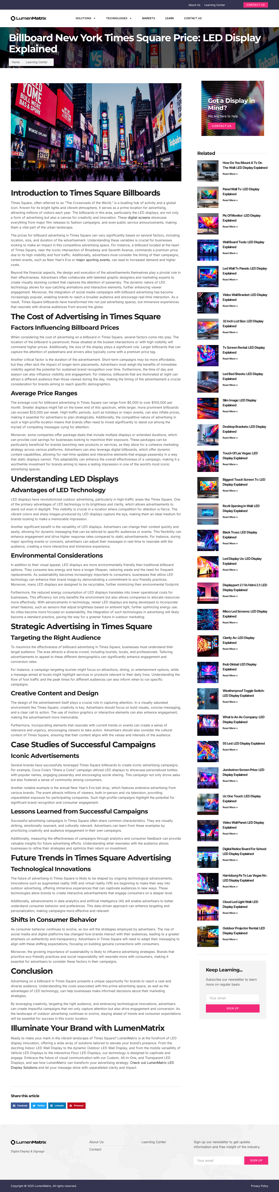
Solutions (83, 18)
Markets (148, 18)
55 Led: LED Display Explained (244, 743)
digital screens (139, 217)
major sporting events (93, 260)
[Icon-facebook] (226, 18)
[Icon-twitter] (233, 18)
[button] (20, 1105)
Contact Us (193, 18)
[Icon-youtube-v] (248, 18)
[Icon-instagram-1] (240, 18)
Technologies (116, 18)
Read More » (230, 173)
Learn (169, 18)
